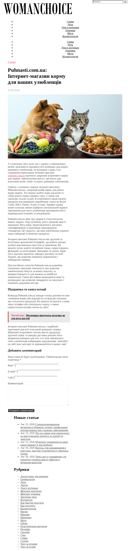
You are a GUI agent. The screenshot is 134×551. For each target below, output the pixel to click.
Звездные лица (28, 497)
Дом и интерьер (70, 27)
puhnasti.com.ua (16, 175)
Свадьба (25, 532)
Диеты (24, 485)
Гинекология (27, 479)
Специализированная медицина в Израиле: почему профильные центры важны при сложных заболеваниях (44, 427)
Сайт (10, 377)
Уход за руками (28, 544)
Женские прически (31, 491)
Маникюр (25, 517)
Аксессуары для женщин (34, 476)
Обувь (23, 523)
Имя (11, 365)
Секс (23, 535)
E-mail (12, 371)
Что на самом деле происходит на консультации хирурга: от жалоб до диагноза (44, 436)
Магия (24, 511)
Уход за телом (28, 546)
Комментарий (15, 383)
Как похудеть (27, 505)
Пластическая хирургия (33, 526)
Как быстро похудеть (32, 502)
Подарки (25, 529)
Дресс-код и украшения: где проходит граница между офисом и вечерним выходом (43, 459)
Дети (70, 24)
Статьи (12, 62)
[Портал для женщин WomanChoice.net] (37, 16)
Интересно (26, 499)
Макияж (25, 514)
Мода (70, 33)
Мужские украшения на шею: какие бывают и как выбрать (44, 443)
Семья (70, 21)
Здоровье (70, 30)
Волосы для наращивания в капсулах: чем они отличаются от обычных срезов (44, 450)
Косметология (70, 36)
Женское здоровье (30, 494)
